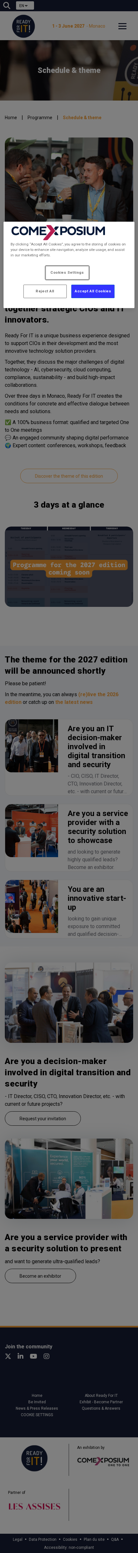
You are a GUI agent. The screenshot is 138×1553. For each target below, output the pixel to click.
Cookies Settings (67, 272)
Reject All (45, 291)
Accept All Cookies (93, 291)
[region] (69, 265)
